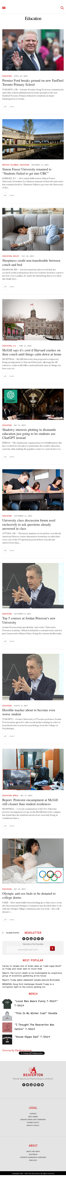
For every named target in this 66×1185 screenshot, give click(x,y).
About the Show (33, 1151)
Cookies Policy (33, 1122)
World (15, 795)
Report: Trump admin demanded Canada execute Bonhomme (31, 980)
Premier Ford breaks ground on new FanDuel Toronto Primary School (33, 82)
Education (7, 76)
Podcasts (33, 1160)
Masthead (33, 1154)
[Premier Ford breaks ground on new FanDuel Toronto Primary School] (33, 50)
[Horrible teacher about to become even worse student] (33, 677)
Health (16, 256)
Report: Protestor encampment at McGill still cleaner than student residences (30, 802)
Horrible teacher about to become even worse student (28, 712)
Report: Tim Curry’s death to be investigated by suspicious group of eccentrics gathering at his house (32, 974)
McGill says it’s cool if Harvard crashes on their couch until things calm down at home (31, 352)
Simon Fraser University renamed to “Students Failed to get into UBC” (26, 171)
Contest (33, 1114)
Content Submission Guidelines (33, 1157)
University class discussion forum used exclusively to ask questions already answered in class (28, 524)
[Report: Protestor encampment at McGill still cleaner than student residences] (33, 769)
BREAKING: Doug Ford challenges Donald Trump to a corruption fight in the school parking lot (28, 985)
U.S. (14, 346)
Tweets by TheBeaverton (17, 1050)
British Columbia (10, 165)
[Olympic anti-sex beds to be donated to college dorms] (33, 861)
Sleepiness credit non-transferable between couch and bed (31, 262)
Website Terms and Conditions (33, 1119)
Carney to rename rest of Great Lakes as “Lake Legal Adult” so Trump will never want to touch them (32, 967)
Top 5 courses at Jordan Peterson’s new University (29, 620)
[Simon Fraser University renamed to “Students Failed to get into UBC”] (33, 139)
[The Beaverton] (33, 8)
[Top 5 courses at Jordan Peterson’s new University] (33, 585)
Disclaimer (33, 1116)
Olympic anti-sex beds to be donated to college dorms (29, 895)
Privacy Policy (33, 1125)
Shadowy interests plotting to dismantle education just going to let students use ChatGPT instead (29, 433)
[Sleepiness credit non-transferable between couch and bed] (33, 229)
